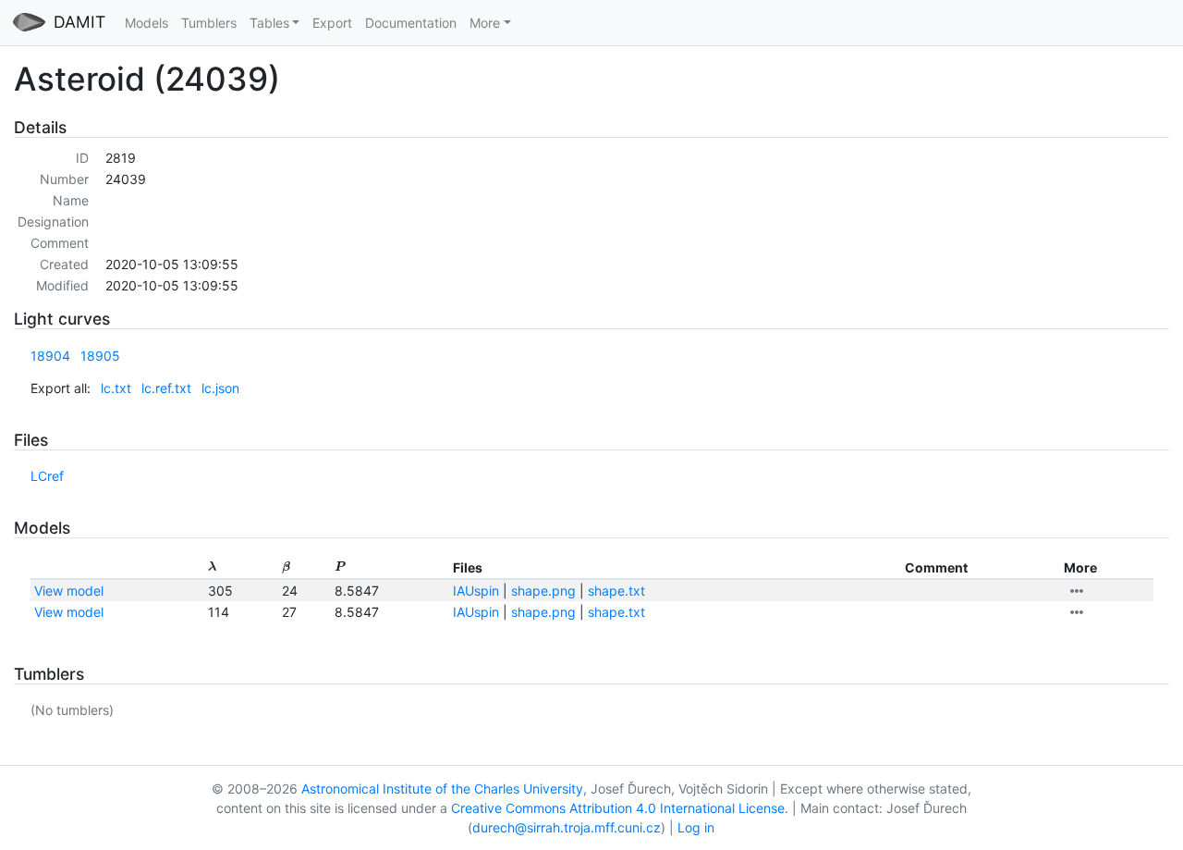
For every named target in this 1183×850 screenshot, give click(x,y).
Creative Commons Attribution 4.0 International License (618, 808)
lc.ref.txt (166, 388)
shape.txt (616, 590)
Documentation (411, 23)
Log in (695, 827)
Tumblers (209, 23)
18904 (50, 355)
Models (146, 23)
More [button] (485, 23)
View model (69, 590)
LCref (47, 476)
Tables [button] (269, 23)
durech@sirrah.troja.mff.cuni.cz (566, 827)
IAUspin (476, 590)
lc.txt (116, 388)
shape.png (543, 590)
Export (332, 23)
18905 (100, 355)
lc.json (220, 388)
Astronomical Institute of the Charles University (442, 788)
